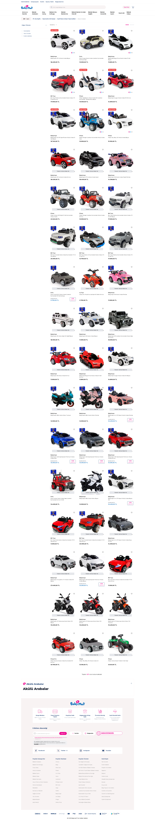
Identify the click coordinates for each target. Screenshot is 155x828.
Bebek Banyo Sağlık (92, 13)
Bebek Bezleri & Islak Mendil (79, 13)
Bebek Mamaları (37, 779)
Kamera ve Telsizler (38, 790)
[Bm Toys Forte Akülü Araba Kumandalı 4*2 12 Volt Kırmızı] (63, 523)
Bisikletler (35, 787)
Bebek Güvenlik (103, 13)
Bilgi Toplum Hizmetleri (108, 787)
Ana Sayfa (37, 19)
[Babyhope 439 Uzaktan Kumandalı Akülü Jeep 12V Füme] (120, 319)
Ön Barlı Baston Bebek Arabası (87, 767)
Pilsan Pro (54, 659)
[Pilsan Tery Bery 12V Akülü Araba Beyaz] (120, 121)
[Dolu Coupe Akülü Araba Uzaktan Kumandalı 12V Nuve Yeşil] (92, 41)
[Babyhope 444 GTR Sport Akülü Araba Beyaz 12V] (120, 482)
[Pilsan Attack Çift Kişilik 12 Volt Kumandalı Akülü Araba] (63, 198)
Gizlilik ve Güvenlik (107, 790)
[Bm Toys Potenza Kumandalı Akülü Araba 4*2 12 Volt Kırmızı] (63, 81)
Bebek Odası (129, 13)
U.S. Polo (58, 773)
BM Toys (53, 96)
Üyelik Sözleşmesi (106, 799)
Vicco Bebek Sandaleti (84, 799)
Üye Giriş (126, 7)
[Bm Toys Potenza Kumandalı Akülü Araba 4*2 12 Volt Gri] (120, 238)
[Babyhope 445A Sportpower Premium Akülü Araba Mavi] (63, 440)
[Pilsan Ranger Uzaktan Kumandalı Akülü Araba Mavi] (92, 121)
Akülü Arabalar (37, 770)
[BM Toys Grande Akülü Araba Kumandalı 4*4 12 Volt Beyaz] (63, 238)
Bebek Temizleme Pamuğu (86, 776)
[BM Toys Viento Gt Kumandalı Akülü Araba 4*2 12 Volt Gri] (92, 238)
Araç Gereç (44, 13)
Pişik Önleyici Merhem (84, 782)
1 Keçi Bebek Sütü (83, 779)
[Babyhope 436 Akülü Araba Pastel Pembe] (120, 160)
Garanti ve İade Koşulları (108, 793)
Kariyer (103, 782)
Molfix (57, 790)
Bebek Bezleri (36, 799)
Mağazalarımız (59, 1)
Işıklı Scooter (82, 785)
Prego (57, 799)
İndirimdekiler (25, 1)
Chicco (57, 761)
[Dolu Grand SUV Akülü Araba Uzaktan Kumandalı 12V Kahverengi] (63, 278)
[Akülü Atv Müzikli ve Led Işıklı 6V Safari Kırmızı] (92, 278)
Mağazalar (90, 733)
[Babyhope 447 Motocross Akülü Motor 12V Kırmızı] (92, 604)
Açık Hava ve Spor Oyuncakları (66, 19)
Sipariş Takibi (50, 1)
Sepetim (104, 770)
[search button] (51, 7)
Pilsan (81, 96)
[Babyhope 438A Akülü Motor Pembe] (92, 398)
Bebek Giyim (112, 13)
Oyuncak (122, 13)
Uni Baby (58, 796)
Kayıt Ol (63, 733)
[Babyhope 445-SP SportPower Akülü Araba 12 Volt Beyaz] (63, 121)
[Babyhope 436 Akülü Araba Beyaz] (92, 319)
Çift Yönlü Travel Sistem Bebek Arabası (89, 770)
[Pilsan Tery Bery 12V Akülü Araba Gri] (92, 644)
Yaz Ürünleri (36, 796)
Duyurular (104, 785)
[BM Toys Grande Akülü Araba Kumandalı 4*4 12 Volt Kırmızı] (92, 523)
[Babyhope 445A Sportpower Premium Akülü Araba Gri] (92, 440)
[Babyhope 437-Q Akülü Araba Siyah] (92, 160)
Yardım (42, 1)
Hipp (57, 787)
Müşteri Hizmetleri (106, 767)
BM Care (58, 785)
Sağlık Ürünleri (36, 793)
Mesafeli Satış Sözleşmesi (108, 779)
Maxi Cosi (58, 767)
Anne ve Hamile (25, 13)
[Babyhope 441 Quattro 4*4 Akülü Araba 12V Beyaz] (63, 563)
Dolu (81, 56)
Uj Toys (81, 292)
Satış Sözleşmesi (106, 796)
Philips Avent (59, 782)
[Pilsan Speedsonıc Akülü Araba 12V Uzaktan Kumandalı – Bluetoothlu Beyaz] (92, 81)
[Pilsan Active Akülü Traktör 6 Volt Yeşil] (120, 644)
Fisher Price (59, 802)
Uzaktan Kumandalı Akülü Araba (87, 790)
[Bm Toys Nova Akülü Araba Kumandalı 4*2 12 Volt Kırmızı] (120, 563)
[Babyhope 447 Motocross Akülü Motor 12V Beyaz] (63, 604)
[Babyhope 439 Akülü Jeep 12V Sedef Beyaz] (63, 319)
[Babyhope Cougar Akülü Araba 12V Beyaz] (120, 359)
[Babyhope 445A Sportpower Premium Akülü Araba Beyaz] (92, 563)
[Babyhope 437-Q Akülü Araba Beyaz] (63, 41)
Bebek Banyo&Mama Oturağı (86, 773)
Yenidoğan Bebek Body (85, 802)
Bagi (57, 764)
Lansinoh (58, 779)
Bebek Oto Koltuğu (53, 13)
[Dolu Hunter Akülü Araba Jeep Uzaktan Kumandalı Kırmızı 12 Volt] (63, 482)
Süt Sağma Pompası (84, 761)
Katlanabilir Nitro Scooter (85, 787)
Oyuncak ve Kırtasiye (48, 19)
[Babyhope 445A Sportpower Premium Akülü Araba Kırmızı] (120, 440)
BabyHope (54, 56)
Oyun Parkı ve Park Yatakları (40, 782)
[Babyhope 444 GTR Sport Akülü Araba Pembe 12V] (120, 398)
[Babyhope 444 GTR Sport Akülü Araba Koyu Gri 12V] (120, 523)
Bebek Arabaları (35, 13)
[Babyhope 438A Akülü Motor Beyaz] (92, 482)
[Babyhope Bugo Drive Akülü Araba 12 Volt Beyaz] (120, 41)
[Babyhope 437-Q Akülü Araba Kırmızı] (63, 160)
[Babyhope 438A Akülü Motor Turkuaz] (63, 398)
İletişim (104, 773)
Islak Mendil (36, 802)
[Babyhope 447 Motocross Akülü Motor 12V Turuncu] (120, 604)
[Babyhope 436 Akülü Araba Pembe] (120, 278)
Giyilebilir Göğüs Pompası (85, 764)
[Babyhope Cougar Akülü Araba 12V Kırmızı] (120, 81)
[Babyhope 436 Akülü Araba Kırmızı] (63, 359)
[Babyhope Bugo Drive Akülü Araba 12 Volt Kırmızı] (92, 359)
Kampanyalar (35, 1)
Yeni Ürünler (105, 761)
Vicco (57, 776)
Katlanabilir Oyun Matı (85, 793)
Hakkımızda (105, 776)
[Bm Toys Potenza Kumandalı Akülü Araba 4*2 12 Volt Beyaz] (120, 198)
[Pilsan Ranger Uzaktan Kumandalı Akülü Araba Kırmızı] (92, 198)
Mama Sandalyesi (37, 785)
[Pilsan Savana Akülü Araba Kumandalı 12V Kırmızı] (63, 644)
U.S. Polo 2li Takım (83, 796)
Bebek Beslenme (64, 13)
